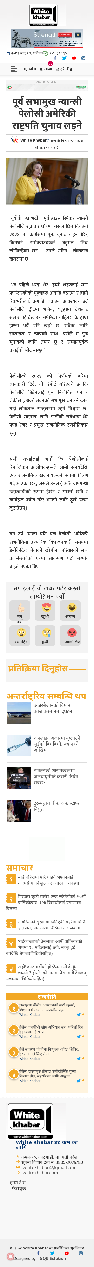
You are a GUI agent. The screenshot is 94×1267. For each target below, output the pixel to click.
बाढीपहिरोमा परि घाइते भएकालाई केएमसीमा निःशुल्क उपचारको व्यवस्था (48, 880)
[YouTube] (74, 58)
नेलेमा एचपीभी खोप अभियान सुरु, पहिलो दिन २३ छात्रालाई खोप (51, 1029)
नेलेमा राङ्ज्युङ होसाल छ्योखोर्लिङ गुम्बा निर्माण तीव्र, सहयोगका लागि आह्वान (47, 1074)
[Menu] (14, 68)
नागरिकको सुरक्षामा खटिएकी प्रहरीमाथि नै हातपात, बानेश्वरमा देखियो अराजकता (51, 925)
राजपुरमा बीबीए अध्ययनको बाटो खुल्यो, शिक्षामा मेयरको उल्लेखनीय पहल (47, 1007)
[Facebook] (55, 58)
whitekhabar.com (40, 1173)
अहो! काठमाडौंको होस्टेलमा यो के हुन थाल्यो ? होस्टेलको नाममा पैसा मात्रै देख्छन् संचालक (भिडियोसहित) (46, 972)
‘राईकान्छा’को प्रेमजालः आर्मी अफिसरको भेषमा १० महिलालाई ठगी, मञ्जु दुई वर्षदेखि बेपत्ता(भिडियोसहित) (44, 947)
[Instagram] (83, 58)
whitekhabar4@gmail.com (50, 1167)
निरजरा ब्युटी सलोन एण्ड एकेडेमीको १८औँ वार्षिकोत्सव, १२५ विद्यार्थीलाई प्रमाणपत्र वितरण (46, 902)
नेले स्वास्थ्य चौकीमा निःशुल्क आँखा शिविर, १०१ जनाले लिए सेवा (49, 1052)
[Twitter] (64, 58)
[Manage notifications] (10, 1256)
